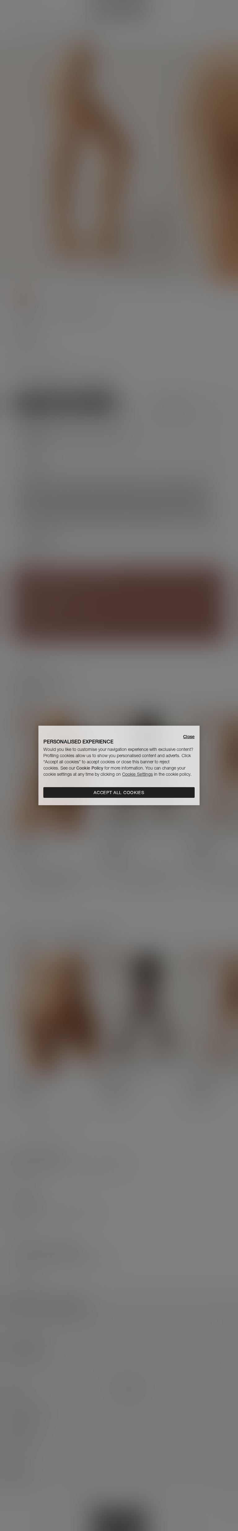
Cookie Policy (89, 768)
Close (189, 736)
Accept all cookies (119, 792)
